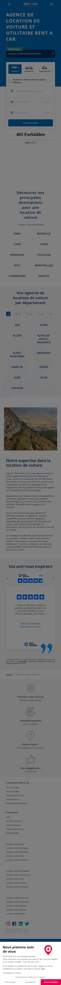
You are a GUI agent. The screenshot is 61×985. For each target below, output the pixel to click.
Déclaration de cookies (12, 973)
